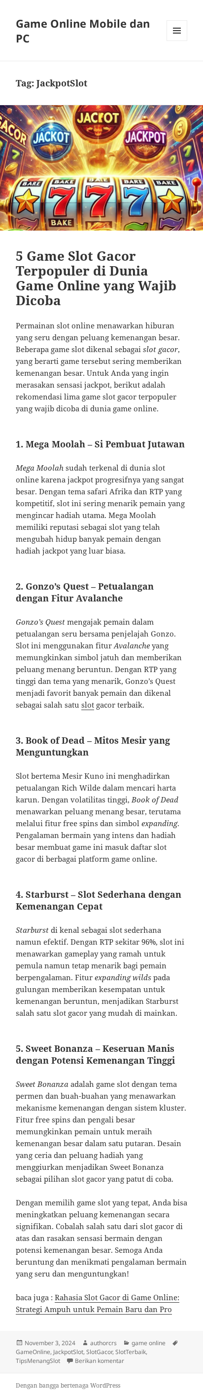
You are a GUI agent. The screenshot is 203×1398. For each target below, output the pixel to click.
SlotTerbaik (130, 1352)
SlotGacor (99, 1352)
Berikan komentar (99, 1361)
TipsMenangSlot (38, 1361)
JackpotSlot (68, 1352)
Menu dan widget (177, 40)
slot (87, 705)
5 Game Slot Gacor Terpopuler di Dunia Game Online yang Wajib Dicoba (96, 278)
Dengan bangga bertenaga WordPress (68, 1385)
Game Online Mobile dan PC (83, 30)
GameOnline (33, 1352)
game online (149, 1343)
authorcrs (103, 1343)
